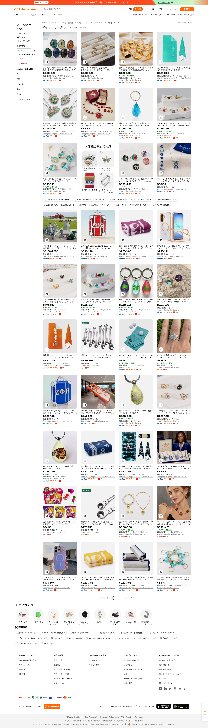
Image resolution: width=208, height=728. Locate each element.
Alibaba (45, 23)
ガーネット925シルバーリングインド (162, 633)
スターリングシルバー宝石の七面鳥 (57, 199)
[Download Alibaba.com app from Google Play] (181, 706)
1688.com (79, 717)
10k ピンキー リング (149, 638)
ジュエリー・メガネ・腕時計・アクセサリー (68, 23)
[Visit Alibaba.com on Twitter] (170, 688)
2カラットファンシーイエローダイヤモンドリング (132, 205)
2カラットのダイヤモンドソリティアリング (90, 199)
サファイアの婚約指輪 (162, 205)
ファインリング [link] (113, 23)
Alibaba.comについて (27, 655)
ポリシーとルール (60, 683)
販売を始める (164, 665)
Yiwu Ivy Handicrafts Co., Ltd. (54, 78)
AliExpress (70, 717)
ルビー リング (48, 643)
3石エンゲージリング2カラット (82, 633)
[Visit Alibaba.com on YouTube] (179, 688)
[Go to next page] (136, 598)
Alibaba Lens (24, 706)
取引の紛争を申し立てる (133, 669)
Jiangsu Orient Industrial (90, 365)
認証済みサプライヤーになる (170, 674)
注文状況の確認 (165, 669)
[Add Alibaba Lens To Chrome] (52, 706)
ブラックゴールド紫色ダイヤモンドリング (33, 638)
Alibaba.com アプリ (130, 706)
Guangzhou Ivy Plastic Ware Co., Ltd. (170, 256)
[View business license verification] (126, 724)
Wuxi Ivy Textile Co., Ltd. (128, 367)
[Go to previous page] (98, 598)
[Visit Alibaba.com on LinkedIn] (165, 688)
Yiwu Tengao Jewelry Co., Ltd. (168, 367)
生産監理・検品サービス (63, 679)
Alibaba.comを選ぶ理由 (27, 660)
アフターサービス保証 (62, 674)
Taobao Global (114, 717)
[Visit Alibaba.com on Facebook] (160, 688)
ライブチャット (130, 665)
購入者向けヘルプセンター (134, 660)
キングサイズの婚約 (75, 638)
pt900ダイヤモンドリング (142, 199)
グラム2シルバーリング (101, 205)
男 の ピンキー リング (169, 638)
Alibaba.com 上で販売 (167, 660)
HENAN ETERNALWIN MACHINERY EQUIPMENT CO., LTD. (60, 256)
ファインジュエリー (96, 23)
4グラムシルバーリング (119, 199)
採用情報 (22, 674)
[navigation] (27, 310)
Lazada (104, 717)
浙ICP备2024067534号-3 (165, 724)
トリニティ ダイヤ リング (127, 638)
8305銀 (83, 205)
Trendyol (129, 717)
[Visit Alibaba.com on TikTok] (184, 688)
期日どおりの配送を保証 (63, 669)
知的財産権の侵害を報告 (133, 679)
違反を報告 (128, 683)
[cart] (161, 9)
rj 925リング (58, 638)
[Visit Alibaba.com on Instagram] (175, 688)
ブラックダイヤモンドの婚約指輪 (132, 633)
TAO (122, 717)
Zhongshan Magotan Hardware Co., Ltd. (57, 134)
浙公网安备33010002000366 (143, 724)
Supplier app (115, 706)
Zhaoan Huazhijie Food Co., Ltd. (54, 532)
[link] (205, 705)
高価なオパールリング (107, 633)
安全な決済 (58, 660)
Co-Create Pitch (25, 665)
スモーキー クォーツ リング (28, 643)
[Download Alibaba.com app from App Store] (163, 706)
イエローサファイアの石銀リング (54, 633)
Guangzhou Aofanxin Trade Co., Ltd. (132, 534)
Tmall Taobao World (92, 717)
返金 (125, 674)
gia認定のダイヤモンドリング (167, 199)
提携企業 (162, 679)
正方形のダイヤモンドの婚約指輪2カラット (60, 205)
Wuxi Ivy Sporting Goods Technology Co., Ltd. (174, 78)
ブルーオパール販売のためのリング (100, 638)
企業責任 (22, 669)
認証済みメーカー (95, 660)
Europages (139, 717)
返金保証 (57, 665)
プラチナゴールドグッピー (27, 633)
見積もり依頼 (94, 665)
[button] (130, 9)
